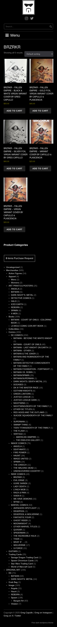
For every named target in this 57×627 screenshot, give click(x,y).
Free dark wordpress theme (42, 623)
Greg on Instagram (43, 612)
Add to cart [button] (14, 111)
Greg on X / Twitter (12, 616)
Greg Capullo (26, 612)
